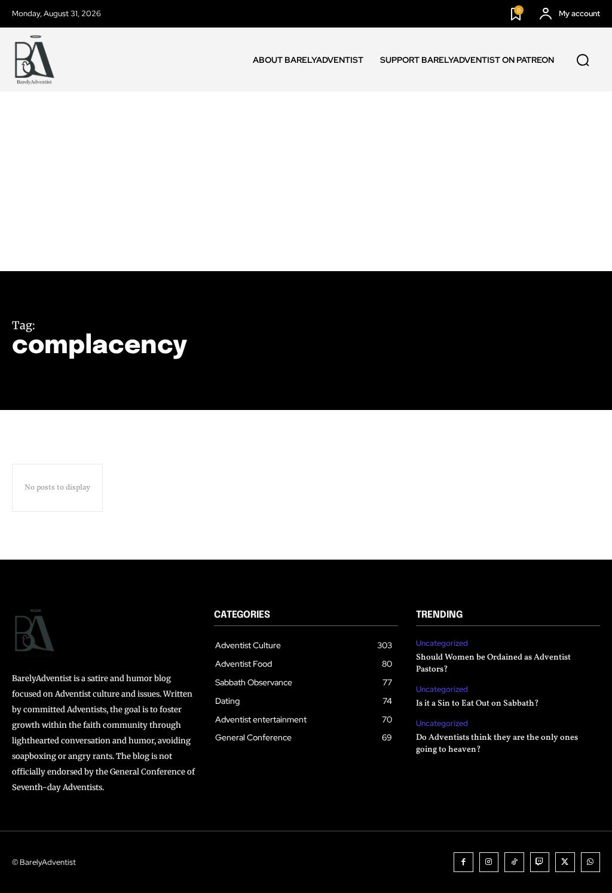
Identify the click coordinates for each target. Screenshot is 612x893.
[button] (582, 59)
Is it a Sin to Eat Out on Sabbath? (477, 703)
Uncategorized (442, 643)
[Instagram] (489, 862)
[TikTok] (514, 862)
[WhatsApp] (591, 862)
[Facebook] (463, 862)
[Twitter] (565, 862)
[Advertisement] (306, 181)
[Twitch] (540, 862)
